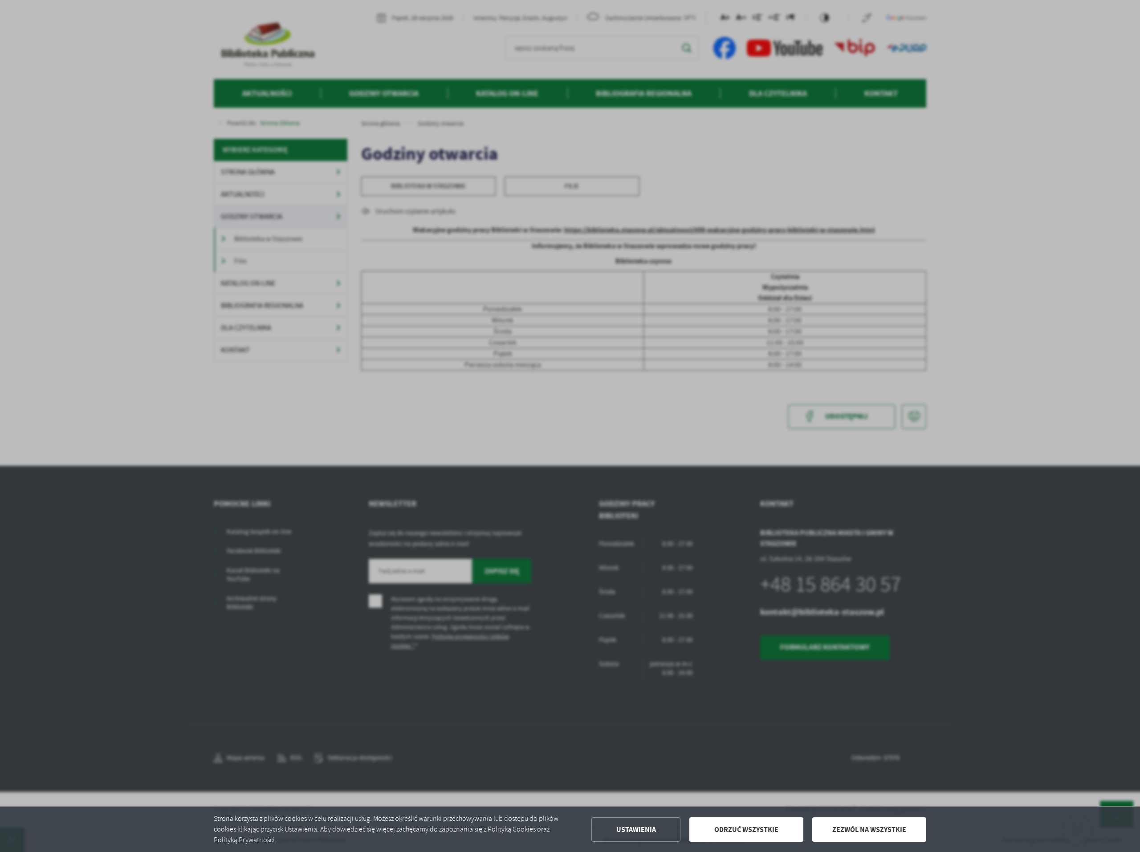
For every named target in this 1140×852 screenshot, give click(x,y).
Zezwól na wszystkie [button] (869, 829)
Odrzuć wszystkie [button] (746, 829)
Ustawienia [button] (636, 829)
